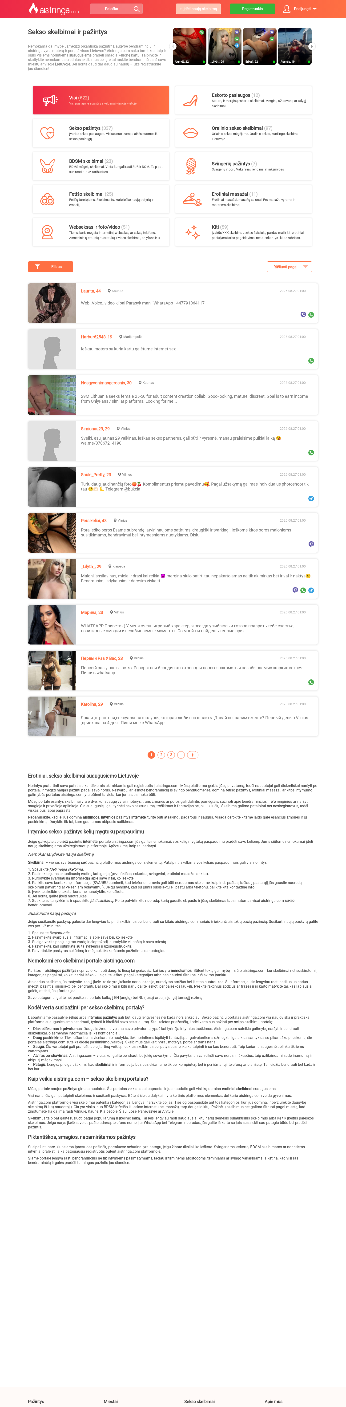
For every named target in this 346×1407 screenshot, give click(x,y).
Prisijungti (302, 9)
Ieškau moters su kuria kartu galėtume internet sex (128, 348)
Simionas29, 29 (95, 428)
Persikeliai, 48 (94, 520)
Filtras (56, 266)
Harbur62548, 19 (96, 336)
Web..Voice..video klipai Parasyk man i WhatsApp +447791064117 (143, 302)
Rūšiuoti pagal (286, 267)
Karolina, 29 (92, 704)
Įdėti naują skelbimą (200, 9)
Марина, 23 (92, 612)
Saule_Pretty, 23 (96, 474)
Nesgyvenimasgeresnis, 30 (106, 382)
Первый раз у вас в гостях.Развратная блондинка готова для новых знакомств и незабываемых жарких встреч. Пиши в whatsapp (192, 670)
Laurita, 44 (91, 290)
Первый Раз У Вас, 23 (102, 658)
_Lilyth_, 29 (91, 566)
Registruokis (252, 9)
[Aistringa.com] (54, 9)
